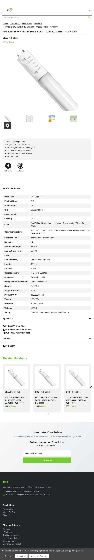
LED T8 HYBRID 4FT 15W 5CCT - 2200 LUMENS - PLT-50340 (77, 400)
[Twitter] (17, 178)
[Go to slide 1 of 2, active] (46, 414)
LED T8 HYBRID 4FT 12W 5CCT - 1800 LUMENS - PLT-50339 (46, 400)
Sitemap (6, 515)
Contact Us (8, 509)
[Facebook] (4, 178)
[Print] (13, 178)
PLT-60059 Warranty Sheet (17, 333)
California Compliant (12, 544)
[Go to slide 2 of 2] (48, 414)
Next (90, 386)
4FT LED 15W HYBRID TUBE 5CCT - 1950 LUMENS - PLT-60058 (15, 400)
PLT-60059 (10, 346)
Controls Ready (10, 541)
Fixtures (6, 529)
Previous (3, 386)
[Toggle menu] (3, 10)
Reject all (21, 556)
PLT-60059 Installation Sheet (18, 330)
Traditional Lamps (10, 535)
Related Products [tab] (15, 358)
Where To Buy (9, 512)
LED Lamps (8, 532)
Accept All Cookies (38, 556)
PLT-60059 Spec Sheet (15, 326)
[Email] (8, 178)
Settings (8, 556)
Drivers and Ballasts (11, 538)
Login (90, 10)
